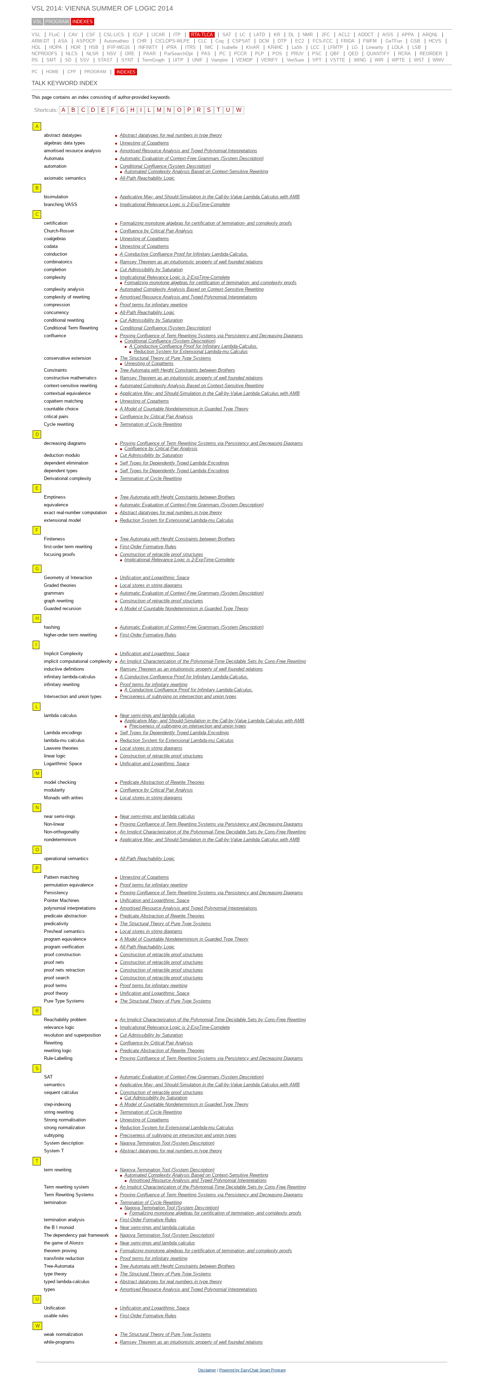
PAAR (149, 53)
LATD (259, 34)
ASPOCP (86, 41)
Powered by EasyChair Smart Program (252, 1370)
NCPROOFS (44, 53)
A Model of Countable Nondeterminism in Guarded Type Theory (184, 408)
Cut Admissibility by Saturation (151, 269)
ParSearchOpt (178, 53)
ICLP (138, 34)
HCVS (435, 41)
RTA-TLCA (202, 34)
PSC (317, 53)
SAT (226, 34)
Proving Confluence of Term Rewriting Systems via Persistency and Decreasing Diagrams (211, 335)
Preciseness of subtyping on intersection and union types (178, 696)
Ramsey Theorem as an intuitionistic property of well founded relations (191, 261)
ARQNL (430, 34)
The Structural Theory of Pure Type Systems (165, 358)
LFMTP (335, 47)
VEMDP (244, 60)
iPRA (171, 47)
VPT (317, 60)
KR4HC (275, 47)
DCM (264, 41)
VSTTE (337, 60)
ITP (177, 34)
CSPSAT (241, 41)
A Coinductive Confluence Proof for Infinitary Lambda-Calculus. (184, 254)
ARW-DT (41, 41)
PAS (205, 53)
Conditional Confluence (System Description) (165, 166)
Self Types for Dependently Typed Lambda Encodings (174, 463)
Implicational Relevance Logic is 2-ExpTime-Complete (175, 204)
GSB (415, 41)
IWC (209, 47)
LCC (315, 47)
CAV (73, 34)
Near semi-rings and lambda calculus (157, 715)
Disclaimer (207, 1370)
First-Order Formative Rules (148, 546)
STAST (105, 60)
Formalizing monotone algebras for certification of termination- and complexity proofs (206, 223)
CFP (71, 72)
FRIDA (348, 41)
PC (222, 53)
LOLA (397, 47)
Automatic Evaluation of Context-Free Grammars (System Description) (192, 158)
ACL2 (344, 34)
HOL (36, 47)
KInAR (252, 47)
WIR (379, 60)
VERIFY (269, 60)
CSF (90, 34)
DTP (282, 41)
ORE (130, 53)
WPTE (398, 60)
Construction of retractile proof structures (161, 554)
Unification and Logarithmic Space (154, 577)
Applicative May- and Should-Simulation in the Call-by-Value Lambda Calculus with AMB (210, 196)
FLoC (54, 34)
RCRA (404, 53)
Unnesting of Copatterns (144, 143)
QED (353, 53)
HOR (75, 47)
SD (68, 60)
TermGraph (153, 60)
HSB (93, 47)
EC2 (299, 41)
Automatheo (116, 41)
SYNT (127, 60)
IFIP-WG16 (118, 47)
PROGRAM (57, 21)
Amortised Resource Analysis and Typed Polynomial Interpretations (188, 150)
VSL (37, 21)
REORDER (431, 53)
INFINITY (148, 47)
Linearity (374, 47)
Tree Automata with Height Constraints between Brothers (177, 370)
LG (355, 47)
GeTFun (393, 41)
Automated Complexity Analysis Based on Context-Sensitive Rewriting (196, 171)
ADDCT (366, 34)
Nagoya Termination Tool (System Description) (167, 1143)
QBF (334, 53)
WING (360, 60)
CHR (142, 41)
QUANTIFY (378, 53)
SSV (84, 60)
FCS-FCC (322, 41)
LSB (416, 47)
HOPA (55, 47)
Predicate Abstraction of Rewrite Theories (162, 782)
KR (277, 34)
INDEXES (82, 21)
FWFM (370, 41)
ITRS (190, 47)
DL (291, 34)
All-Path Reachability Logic (147, 178)
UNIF (197, 60)
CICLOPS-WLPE (172, 41)
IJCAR (158, 34)
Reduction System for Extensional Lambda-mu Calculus (191, 351)
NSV (111, 53)
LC (242, 34)
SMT (51, 60)
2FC (326, 34)
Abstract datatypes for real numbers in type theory (171, 135)
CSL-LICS (114, 34)
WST (419, 60)
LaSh (297, 47)
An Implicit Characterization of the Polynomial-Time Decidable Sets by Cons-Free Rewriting (213, 661)
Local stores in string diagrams (151, 585)
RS (35, 60)
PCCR (240, 53)
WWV (438, 60)
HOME (52, 72)
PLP (259, 53)
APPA (408, 34)
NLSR (92, 53)
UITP (178, 60)
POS (277, 53)
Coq (219, 41)
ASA (62, 41)
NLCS (72, 53)
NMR (308, 34)
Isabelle (230, 47)
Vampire (219, 60)
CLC (202, 41)
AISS (387, 34)
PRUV (297, 53)
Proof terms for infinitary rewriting (153, 304)
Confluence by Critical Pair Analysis (156, 230)
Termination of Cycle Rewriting (151, 424)
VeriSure (295, 60)
